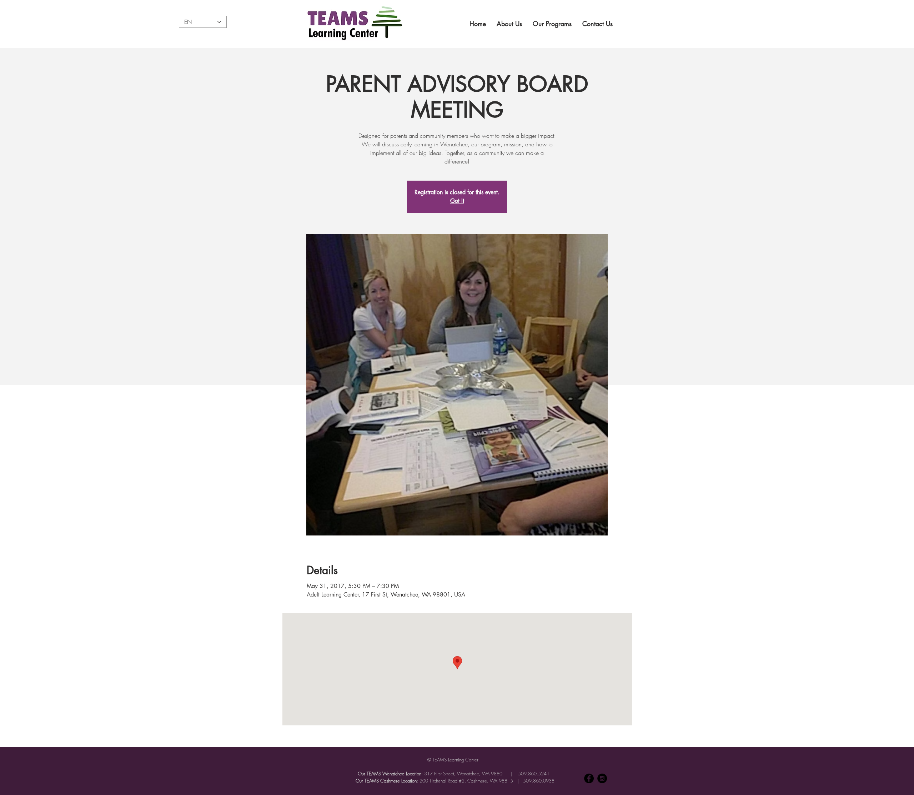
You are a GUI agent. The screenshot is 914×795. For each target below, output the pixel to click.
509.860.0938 (538, 781)
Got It (457, 201)
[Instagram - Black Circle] (602, 778)
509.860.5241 (533, 773)
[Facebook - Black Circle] (589, 778)
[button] (509, 23)
